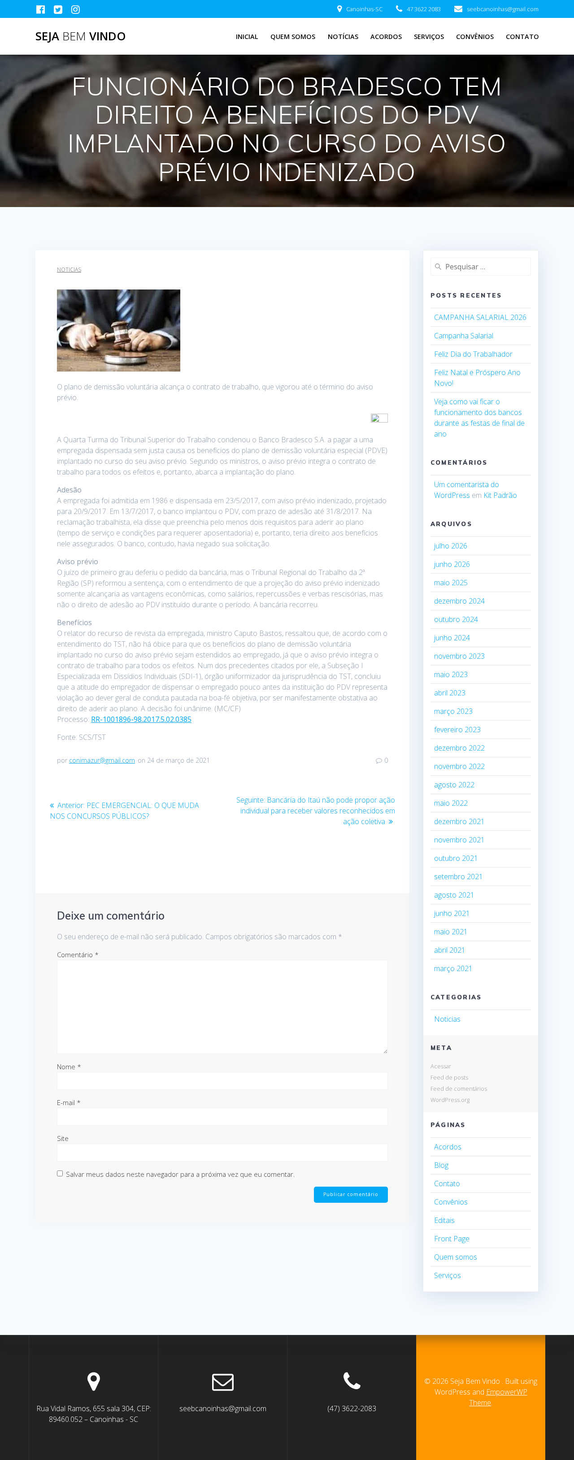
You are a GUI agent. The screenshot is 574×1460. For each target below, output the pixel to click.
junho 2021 (452, 913)
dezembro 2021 (459, 821)
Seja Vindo (80, 36)
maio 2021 (451, 932)
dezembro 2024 (459, 601)
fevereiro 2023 (457, 729)
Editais (444, 1220)
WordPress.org (450, 1100)
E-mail (69, 1102)
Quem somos (455, 1257)
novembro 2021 (459, 840)
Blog (441, 1165)
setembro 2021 (458, 876)
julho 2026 (450, 546)
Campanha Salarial (463, 336)
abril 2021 (449, 950)
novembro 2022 (459, 766)
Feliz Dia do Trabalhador (473, 354)
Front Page (452, 1239)
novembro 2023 (459, 656)
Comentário (78, 954)
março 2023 (453, 711)
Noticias (69, 269)
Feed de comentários (458, 1088)
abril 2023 (449, 693)
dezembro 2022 (459, 748)
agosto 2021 (454, 895)
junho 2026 (452, 564)
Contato (522, 36)
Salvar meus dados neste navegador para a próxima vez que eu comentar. (180, 1174)
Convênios (475, 36)
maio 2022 (451, 803)
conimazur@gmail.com (102, 760)
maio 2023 (451, 674)
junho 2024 (452, 638)
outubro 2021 (456, 858)
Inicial (247, 36)
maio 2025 (451, 582)
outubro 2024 (456, 619)
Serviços (429, 36)
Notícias (343, 36)
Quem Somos (292, 36)
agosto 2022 (454, 785)
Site (63, 1138)
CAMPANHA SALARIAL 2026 (480, 317)
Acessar (440, 1066)
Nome (69, 1066)
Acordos (386, 36)
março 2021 (453, 968)
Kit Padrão (500, 495)
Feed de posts (449, 1077)
